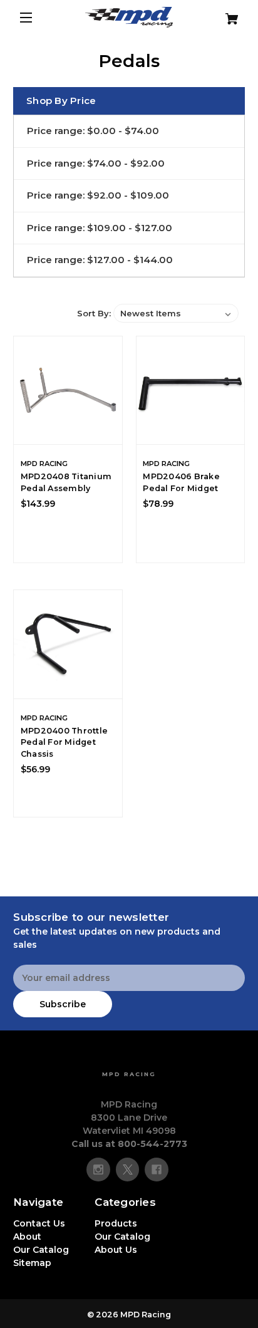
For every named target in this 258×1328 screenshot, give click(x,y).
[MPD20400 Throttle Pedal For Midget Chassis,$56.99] (68, 644)
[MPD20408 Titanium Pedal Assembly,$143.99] (68, 390)
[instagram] (98, 1169)
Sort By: (94, 313)
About (27, 1236)
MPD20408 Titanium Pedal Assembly (66, 482)
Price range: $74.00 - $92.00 (96, 163)
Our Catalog (41, 1249)
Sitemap (32, 1262)
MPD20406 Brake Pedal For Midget (181, 482)
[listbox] (176, 313)
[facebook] (157, 1169)
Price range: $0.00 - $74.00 (93, 131)
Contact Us (39, 1223)
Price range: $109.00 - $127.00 (99, 228)
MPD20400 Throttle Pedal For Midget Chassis (64, 742)
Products (116, 1223)
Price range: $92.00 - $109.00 (98, 195)
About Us (116, 1249)
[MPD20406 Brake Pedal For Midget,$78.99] (191, 390)
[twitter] (128, 1169)
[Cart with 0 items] (226, 14)
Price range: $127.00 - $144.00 (100, 260)
